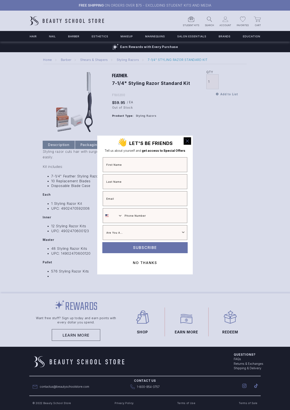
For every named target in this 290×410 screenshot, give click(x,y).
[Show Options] (183, 232)
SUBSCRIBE (145, 247)
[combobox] (112, 215)
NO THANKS (145, 263)
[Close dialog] (187, 141)
